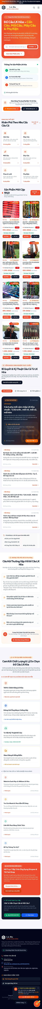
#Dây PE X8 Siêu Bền (29, 545)
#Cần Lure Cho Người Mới (12, 538)
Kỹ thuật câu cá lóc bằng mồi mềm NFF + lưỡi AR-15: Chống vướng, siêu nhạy (20, 454)
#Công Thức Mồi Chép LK (12, 545)
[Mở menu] (38, 8)
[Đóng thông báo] (38, 988)
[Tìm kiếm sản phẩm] (34, 7)
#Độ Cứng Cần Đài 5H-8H (11, 542)
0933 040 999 (8, 960)
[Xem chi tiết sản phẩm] (17, 216)
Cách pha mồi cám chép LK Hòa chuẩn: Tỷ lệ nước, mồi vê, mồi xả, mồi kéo (20, 410)
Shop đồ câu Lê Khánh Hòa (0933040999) (16, 964)
